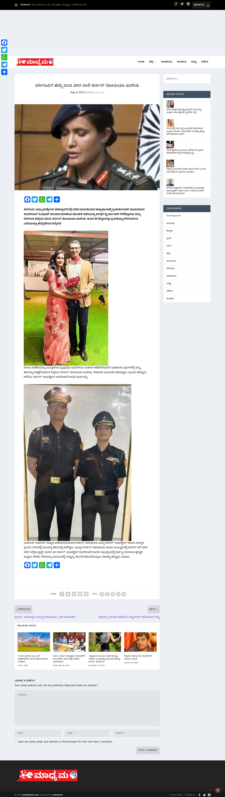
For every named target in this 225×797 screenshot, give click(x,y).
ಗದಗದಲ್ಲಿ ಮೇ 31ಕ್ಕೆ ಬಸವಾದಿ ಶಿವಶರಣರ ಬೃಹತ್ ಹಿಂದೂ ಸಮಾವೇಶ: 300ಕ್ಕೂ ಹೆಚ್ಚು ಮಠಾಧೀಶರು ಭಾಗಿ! (185, 131)
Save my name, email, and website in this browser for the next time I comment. (65, 742)
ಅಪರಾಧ (181, 62)
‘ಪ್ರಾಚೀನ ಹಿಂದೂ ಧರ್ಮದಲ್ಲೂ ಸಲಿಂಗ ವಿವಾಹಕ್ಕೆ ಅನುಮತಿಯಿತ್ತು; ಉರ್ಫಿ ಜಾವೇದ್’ (104, 659)
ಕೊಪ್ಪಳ (169, 231)
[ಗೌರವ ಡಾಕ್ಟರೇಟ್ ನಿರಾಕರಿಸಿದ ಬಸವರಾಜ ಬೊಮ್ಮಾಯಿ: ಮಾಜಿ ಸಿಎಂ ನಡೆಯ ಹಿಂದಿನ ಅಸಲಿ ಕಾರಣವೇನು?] (170, 182)
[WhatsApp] (4, 57)
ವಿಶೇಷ (204, 62)
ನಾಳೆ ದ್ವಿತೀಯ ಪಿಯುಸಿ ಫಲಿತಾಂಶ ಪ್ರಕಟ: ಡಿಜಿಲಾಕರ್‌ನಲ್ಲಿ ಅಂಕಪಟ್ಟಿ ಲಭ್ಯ (185, 151)
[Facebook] (4, 42)
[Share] (4, 72)
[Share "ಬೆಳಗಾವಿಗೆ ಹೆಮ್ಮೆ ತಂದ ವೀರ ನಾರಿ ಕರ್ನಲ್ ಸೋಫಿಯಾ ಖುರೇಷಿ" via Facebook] (62, 594)
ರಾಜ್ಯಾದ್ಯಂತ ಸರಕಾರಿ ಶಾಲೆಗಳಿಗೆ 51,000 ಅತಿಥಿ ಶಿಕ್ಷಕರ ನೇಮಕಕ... (59, 5)
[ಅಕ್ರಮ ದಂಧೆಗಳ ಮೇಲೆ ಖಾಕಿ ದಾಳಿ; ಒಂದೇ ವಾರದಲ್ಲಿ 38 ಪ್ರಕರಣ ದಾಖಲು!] (170, 163)
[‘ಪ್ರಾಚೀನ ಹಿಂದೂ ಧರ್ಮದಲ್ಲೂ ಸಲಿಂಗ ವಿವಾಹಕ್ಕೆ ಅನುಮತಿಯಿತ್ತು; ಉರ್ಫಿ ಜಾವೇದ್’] (105, 642)
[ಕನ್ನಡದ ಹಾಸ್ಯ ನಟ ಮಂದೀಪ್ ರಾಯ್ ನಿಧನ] (140, 642)
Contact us (190, 795)
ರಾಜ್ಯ (193, 62)
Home (141, 62)
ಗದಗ (168, 246)
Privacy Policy (176, 795)
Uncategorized (173, 216)
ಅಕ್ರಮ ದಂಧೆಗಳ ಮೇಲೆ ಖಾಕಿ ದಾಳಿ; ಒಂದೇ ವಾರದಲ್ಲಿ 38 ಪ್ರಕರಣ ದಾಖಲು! (186, 170)
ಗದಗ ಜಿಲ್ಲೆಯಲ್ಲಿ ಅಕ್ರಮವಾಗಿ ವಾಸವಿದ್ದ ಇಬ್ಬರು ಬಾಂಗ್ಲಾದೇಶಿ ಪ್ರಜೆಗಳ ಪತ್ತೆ (183, 111)
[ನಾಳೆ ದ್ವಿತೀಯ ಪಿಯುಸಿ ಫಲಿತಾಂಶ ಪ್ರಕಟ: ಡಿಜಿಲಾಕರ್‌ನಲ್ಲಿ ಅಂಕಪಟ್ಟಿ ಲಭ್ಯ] (170, 144)
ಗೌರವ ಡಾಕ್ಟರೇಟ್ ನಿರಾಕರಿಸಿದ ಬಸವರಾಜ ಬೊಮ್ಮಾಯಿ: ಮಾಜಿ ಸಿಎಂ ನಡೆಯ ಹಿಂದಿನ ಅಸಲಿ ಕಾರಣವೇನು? (185, 190)
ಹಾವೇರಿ (170, 299)
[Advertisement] (112, 32)
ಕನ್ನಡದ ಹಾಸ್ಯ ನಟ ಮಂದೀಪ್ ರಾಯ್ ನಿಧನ (138, 657)
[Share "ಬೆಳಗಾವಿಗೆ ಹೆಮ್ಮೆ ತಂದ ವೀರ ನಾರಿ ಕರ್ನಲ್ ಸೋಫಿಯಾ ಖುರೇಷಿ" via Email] (80, 594)
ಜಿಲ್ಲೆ (151, 62)
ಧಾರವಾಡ (171, 261)
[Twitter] (4, 50)
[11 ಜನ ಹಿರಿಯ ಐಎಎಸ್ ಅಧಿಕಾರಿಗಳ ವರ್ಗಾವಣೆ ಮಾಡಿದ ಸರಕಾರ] (34, 642)
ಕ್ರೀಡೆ (168, 238)
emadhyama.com (30, 795)
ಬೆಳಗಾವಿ (170, 268)
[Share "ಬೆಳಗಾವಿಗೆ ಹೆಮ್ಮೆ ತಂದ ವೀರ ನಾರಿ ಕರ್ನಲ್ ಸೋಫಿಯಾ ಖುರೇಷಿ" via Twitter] (68, 594)
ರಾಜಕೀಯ (166, 62)
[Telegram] (4, 64)
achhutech (57, 795)
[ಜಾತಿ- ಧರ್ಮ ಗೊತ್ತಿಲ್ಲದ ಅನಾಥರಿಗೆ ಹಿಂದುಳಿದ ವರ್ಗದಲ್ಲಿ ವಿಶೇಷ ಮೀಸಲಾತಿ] (69, 642)
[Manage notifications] (217, 790)
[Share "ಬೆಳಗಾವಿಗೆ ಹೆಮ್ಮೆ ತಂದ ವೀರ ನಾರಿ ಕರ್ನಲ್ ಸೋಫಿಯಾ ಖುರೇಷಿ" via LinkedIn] (74, 594)
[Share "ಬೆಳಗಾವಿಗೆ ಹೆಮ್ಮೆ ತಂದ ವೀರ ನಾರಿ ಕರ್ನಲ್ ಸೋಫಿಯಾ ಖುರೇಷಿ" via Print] (86, 594)
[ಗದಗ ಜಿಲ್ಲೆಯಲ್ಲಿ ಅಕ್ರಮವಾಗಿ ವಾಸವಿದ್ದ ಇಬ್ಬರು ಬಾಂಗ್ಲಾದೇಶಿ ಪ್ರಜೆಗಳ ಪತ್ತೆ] (170, 104)
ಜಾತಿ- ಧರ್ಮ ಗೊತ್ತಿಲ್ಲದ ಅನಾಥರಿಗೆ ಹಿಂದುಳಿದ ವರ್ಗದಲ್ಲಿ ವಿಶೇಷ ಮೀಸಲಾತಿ (69, 659)
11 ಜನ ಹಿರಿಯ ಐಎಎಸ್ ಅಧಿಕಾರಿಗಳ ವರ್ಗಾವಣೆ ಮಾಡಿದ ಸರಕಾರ (33, 659)
